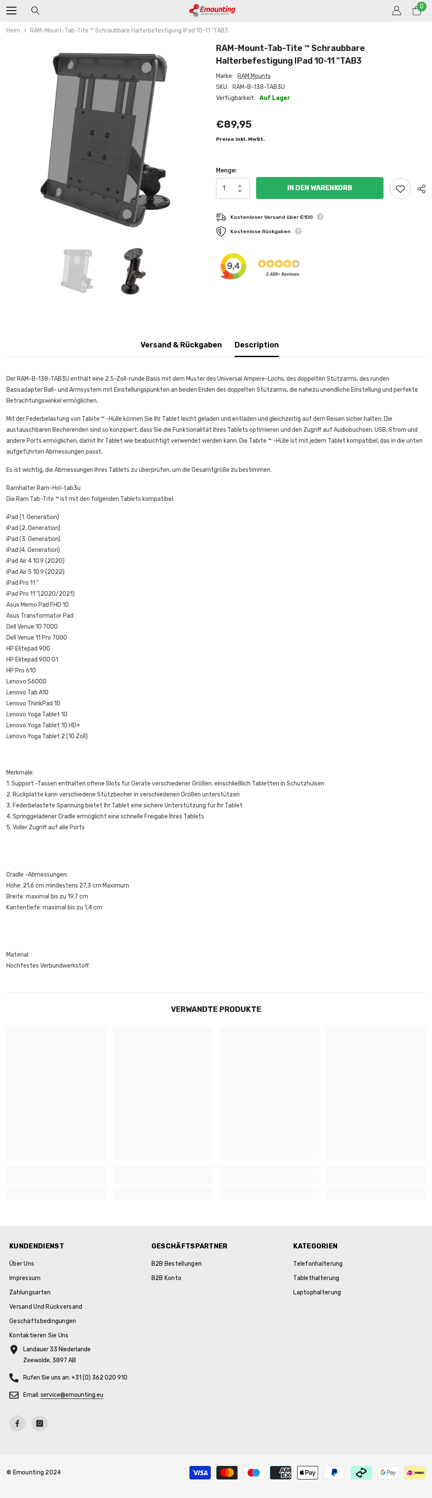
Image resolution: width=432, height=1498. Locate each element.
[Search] (35, 10)
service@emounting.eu (71, 1394)
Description (257, 345)
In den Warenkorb (319, 188)
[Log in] (396, 10)
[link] (56, 1179)
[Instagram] (40, 1423)
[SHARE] (418, 189)
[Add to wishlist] (400, 188)
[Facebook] (17, 1423)
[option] (104, 140)
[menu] (11, 10)
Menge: (226, 170)
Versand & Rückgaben (181, 345)
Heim (13, 30)
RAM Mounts (254, 76)
